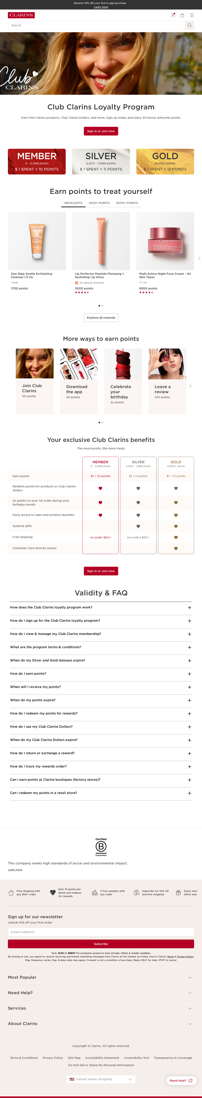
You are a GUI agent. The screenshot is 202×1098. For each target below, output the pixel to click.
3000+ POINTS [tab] (127, 203)
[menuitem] (172, 15)
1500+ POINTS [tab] (99, 203)
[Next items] (190, 386)
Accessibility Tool (136, 1054)
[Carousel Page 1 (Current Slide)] (99, 306)
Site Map (74, 1054)
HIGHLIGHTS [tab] (73, 203)
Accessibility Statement (102, 1054)
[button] (181, 1080)
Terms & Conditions (24, 1054)
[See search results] (189, 25)
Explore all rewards (101, 317)
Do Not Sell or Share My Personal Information (101, 1061)
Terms (170, 953)
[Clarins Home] (21, 15)
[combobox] (101, 1076)
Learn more (15, 869)
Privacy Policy (185, 953)
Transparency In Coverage (173, 1054)
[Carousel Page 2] (102, 306)
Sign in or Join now (101, 131)
